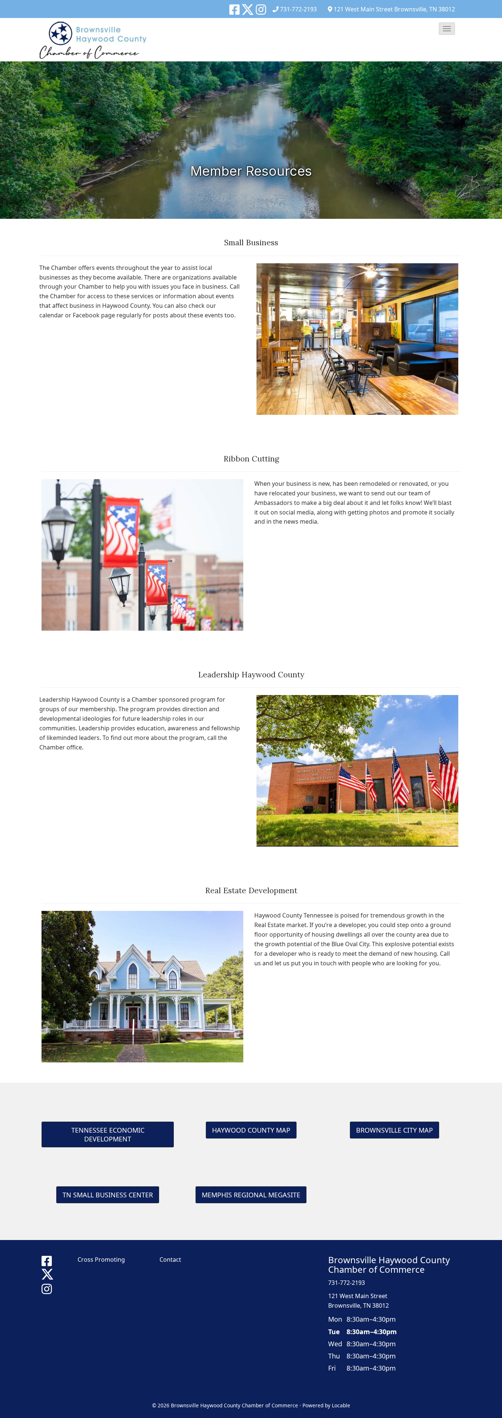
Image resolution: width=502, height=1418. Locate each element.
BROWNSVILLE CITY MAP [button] (394, 1130)
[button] (447, 28)
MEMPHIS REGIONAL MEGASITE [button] (251, 1194)
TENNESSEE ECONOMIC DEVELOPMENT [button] (107, 1134)
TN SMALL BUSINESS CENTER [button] (107, 1194)
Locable (341, 1405)
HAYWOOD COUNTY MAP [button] (251, 1130)
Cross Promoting (101, 1259)
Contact (170, 1259)
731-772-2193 (298, 9)
